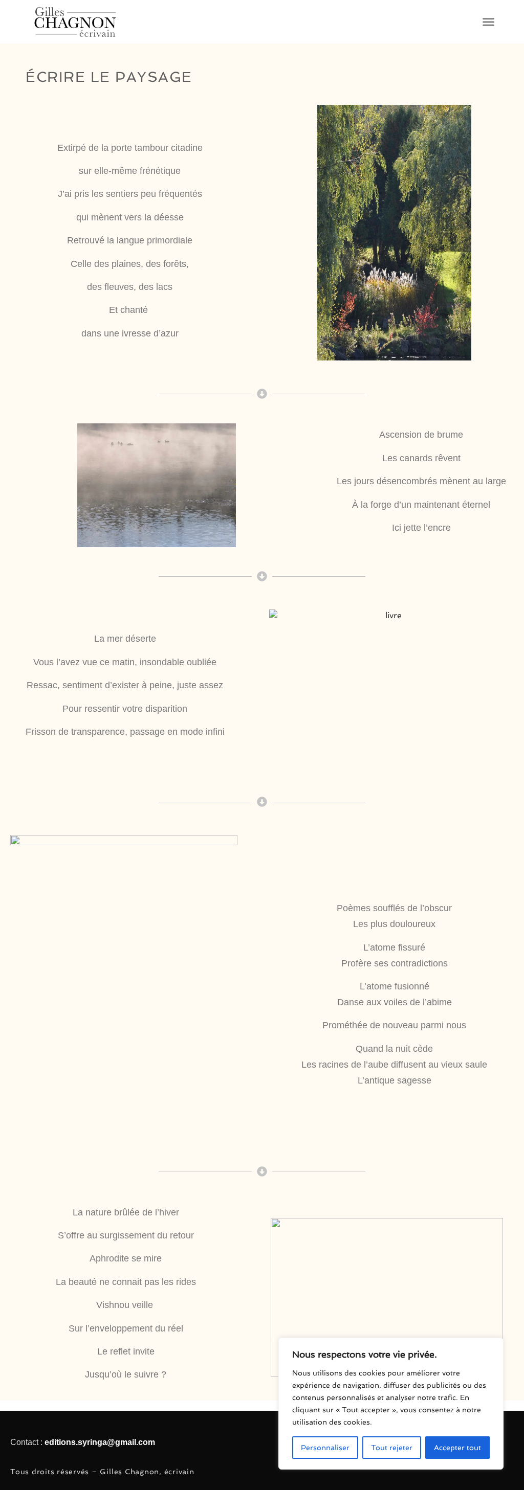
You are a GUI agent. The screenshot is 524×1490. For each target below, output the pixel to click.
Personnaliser (325, 1447)
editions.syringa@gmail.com (100, 1442)
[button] (488, 22)
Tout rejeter (391, 1447)
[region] (391, 1404)
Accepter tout (457, 1447)
